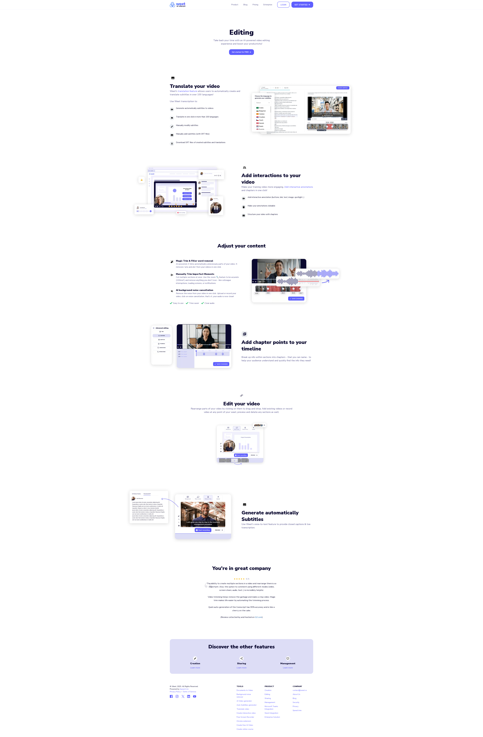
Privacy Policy (175, 691)
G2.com (258, 617)
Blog (245, 4)
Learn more (195, 667)
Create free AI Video (245, 725)
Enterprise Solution (272, 717)
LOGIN (283, 5)
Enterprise (267, 4)
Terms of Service (189, 691)
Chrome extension (244, 721)
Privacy (295, 706)
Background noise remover (244, 695)
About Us (296, 694)
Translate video (243, 709)
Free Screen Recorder (245, 717)
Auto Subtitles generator (247, 705)
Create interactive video (246, 713)
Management (270, 702)
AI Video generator (244, 701)
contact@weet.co (300, 690)
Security (296, 702)
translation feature (187, 91)
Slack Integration (271, 713)
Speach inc (184, 689)
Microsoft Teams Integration (271, 707)
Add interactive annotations (298, 186)
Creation (268, 690)
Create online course (245, 729)
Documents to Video (245, 690)
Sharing (268, 698)
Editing (267, 694)
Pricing (255, 4)
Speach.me (297, 710)
